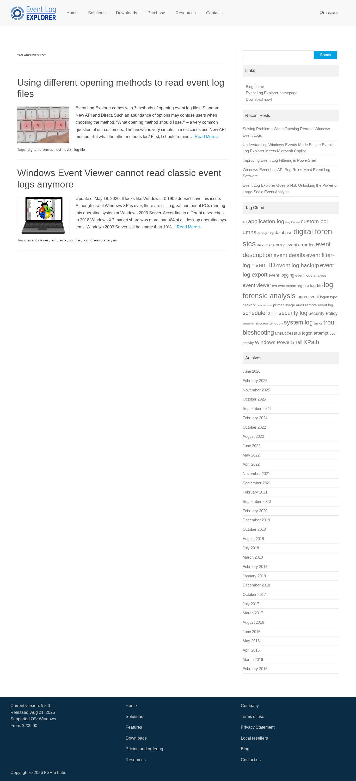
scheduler (255, 313)
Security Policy (323, 313)
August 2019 (253, 539)
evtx (67, 149)
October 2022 (254, 427)
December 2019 (256, 520)
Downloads (126, 13)
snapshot (248, 323)
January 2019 (254, 576)
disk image (266, 245)
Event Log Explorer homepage (271, 93)
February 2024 (255, 418)
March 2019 (253, 557)
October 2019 (254, 529)
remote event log (319, 305)
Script (273, 313)
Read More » (207, 136)
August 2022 (253, 436)
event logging (281, 275)
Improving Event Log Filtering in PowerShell (279, 160)
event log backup (297, 265)
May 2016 (251, 641)
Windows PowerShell (278, 342)
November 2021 (256, 474)
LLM (306, 286)
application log (266, 221)
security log (293, 313)
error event (286, 244)
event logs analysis (311, 275)
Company (250, 705)
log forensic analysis (100, 240)
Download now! (259, 99)
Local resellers (254, 738)
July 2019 (251, 548)
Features (134, 727)
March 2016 (253, 660)
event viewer (38, 240)
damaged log (265, 233)
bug (287, 222)
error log (306, 244)
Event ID (263, 264)
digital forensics (40, 149)
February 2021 (255, 492)
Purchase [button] (156, 13)
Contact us (251, 760)
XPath (311, 342)
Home (72, 13)
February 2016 (255, 669)
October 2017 (254, 594)
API (245, 222)
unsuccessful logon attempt (301, 333)
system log (298, 322)
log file (79, 149)
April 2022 (251, 464)
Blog (245, 749)
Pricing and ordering (144, 749)
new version (264, 305)
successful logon (269, 323)
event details (289, 255)
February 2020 (255, 511)
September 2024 (257, 409)
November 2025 (256, 390)
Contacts (214, 13)
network (249, 305)
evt (58, 149)
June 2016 (251, 632)
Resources (186, 13)
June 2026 (251, 371)
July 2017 (251, 604)
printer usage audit (288, 305)
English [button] (332, 13)
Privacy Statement (257, 727)
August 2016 (253, 622)
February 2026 (255, 381)
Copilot (295, 222)
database (283, 232)
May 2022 (251, 455)
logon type (328, 297)
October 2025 (254, 399)
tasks (318, 323)
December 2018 (256, 585)
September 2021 (257, 483)
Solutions (97, 13)
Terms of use (252, 716)
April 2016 (251, 650)
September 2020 (257, 501)
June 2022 (251, 446)
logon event (308, 296)
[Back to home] (33, 13)
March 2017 (253, 613)
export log (294, 286)
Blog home (255, 87)
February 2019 (255, 567)
